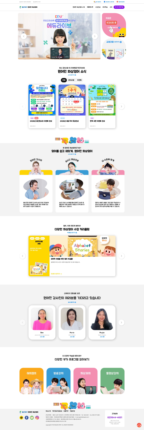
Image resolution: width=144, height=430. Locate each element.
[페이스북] (26, 418)
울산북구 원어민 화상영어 (25, 2)
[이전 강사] (23, 322)
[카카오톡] (21, 418)
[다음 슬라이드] (95, 36)
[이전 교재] (23, 256)
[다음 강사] (121, 322)
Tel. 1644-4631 (85, 415)
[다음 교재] (121, 256)
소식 (111, 7)
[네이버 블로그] (32, 418)
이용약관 (66, 411)
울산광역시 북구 (36, 2)
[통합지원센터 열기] (139, 425)
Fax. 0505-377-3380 (95, 415)
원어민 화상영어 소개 (79, 7)
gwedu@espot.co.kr (84, 417)
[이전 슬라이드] (24, 36)
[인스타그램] (37, 418)
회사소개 (48, 411)
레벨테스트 (90, 7)
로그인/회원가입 (119, 7)
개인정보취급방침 (57, 411)
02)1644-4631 (114, 417)
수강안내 (97, 7)
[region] (59, 36)
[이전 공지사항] (23, 106)
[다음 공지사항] (121, 106)
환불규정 (72, 411)
